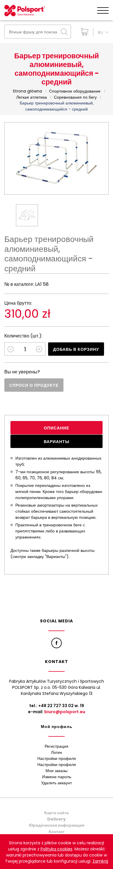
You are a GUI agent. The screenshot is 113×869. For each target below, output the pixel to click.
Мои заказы (56, 771)
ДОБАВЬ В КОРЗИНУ (76, 349)
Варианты (57, 442)
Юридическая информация (56, 825)
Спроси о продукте (34, 385)
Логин (56, 752)
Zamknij (100, 861)
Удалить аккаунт (56, 783)
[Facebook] (56, 643)
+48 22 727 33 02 (56, 706)
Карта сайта (56, 813)
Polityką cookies (56, 849)
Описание (56, 428)
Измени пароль (56, 777)
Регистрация (56, 746)
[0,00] (83, 32)
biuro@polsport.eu (64, 712)
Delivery (56, 819)
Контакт (57, 831)
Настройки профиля (56, 758)
